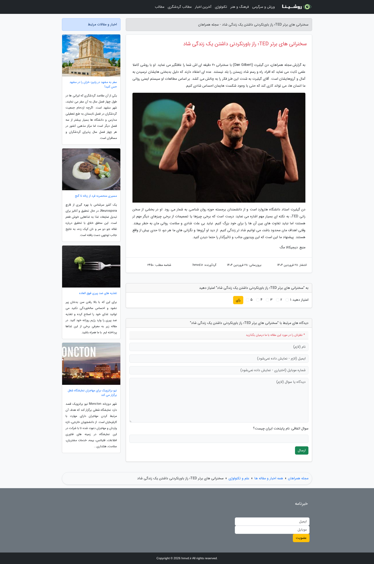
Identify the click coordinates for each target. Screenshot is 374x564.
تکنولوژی (221, 7)
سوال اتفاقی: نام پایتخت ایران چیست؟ (280, 428)
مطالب (159, 7)
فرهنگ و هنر (240, 7)
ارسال (302, 450)
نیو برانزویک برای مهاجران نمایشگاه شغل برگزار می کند (92, 392)
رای (238, 300)
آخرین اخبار (203, 7)
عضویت (301, 538)
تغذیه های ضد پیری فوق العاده (98, 293)
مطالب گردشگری (180, 7)
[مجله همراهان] (296, 7)
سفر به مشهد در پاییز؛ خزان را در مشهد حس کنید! (93, 84)
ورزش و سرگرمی (263, 7)
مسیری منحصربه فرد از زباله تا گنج (96, 196)
